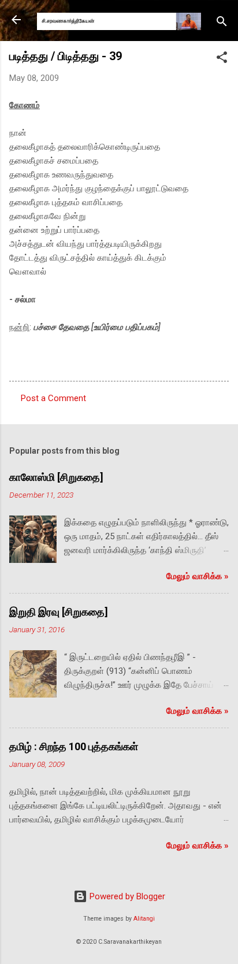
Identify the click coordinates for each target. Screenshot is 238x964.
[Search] (222, 23)
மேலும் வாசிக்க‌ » (197, 576)
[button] (222, 59)
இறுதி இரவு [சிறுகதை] (58, 612)
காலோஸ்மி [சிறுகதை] (56, 477)
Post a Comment (53, 398)
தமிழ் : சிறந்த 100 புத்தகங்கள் (73, 746)
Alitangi (144, 918)
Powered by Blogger (126, 896)
